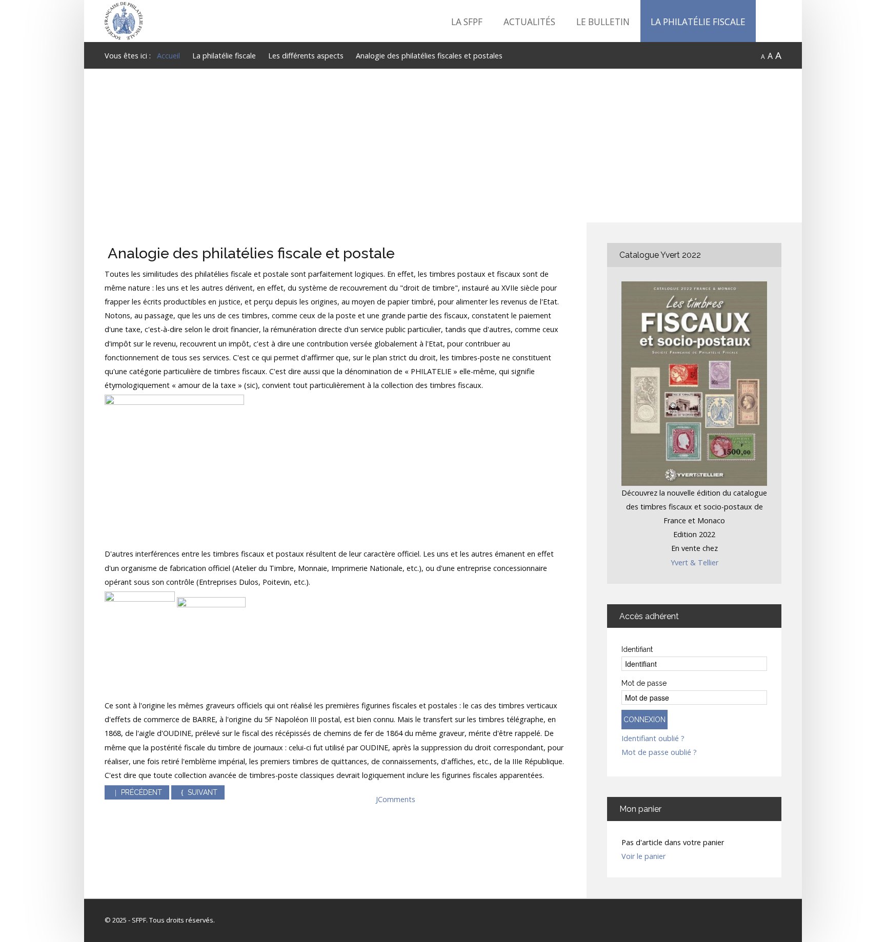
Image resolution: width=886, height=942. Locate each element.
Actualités (529, 22)
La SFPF (466, 22)
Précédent (140, 792)
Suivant (201, 792)
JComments (395, 799)
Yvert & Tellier (694, 562)
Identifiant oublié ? (652, 738)
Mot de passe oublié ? (659, 752)
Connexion (644, 719)
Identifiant (637, 649)
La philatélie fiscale (698, 22)
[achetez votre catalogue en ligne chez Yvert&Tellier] (694, 382)
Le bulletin (603, 22)
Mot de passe (644, 683)
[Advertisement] (443, 145)
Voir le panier (643, 856)
